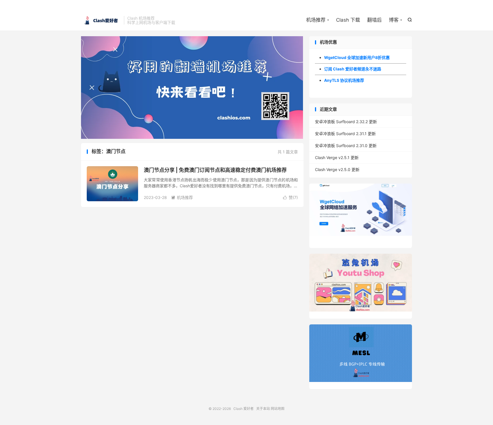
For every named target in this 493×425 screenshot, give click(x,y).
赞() (290, 197)
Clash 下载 (348, 20)
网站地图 (277, 408)
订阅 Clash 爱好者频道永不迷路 (352, 68)
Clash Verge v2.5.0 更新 (337, 169)
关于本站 (263, 408)
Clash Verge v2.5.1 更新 (337, 157)
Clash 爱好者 (101, 20)
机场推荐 (316, 20)
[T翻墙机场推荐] (192, 87)
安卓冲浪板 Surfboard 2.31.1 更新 (345, 133)
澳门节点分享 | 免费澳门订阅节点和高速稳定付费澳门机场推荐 (215, 170)
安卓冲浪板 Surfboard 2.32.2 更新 (346, 121)
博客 (394, 20)
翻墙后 (374, 20)
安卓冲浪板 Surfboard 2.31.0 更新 (346, 145)
